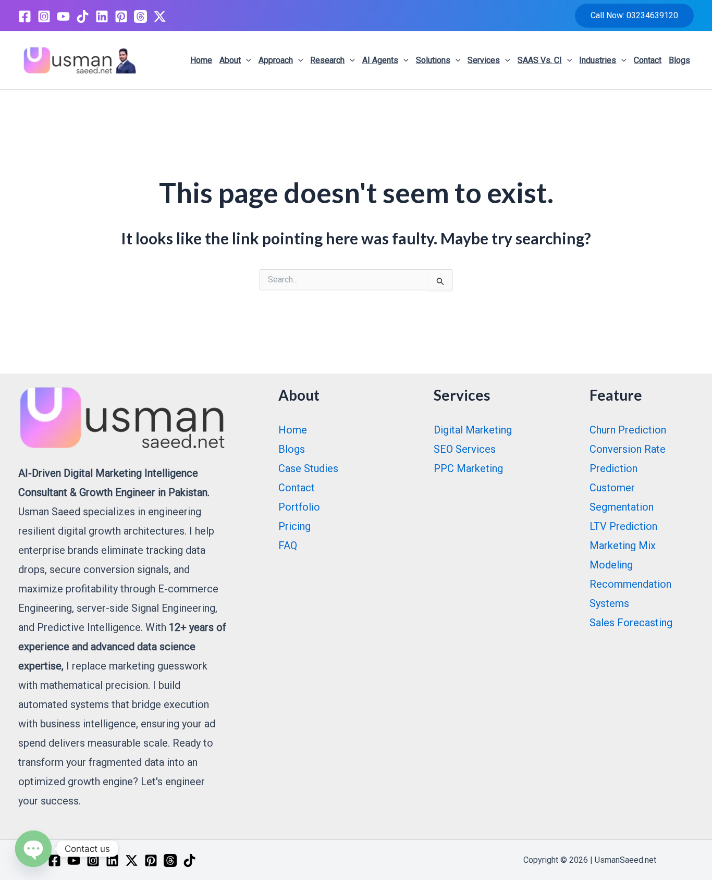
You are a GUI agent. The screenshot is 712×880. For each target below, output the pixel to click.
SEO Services (465, 449)
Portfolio (299, 507)
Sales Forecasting (631, 622)
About (230, 60)
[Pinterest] (121, 16)
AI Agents (380, 60)
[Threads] (140, 16)
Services (484, 60)
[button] (634, 16)
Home (201, 60)
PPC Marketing (468, 468)
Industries (597, 60)
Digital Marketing (473, 430)
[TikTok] (82, 16)
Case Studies (308, 468)
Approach (276, 60)
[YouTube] (63, 16)
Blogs (679, 60)
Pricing (294, 526)
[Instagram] (44, 16)
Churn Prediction (628, 430)
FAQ (287, 545)
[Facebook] (24, 16)
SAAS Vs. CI (540, 60)
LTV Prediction (623, 526)
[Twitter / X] (159, 16)
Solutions (433, 60)
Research (327, 60)
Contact (647, 60)
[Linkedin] (101, 16)
